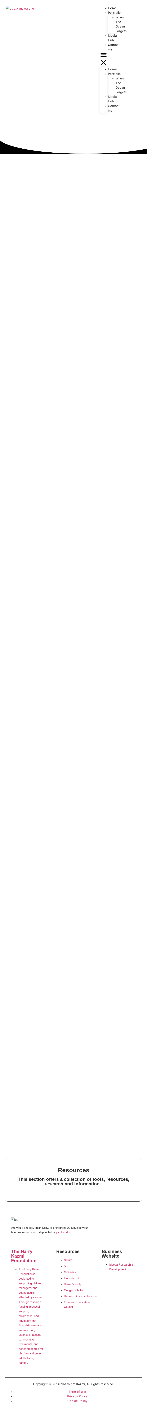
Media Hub (112, 38)
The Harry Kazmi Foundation (24, 1256)
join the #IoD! (64, 1232)
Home (112, 69)
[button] (103, 59)
